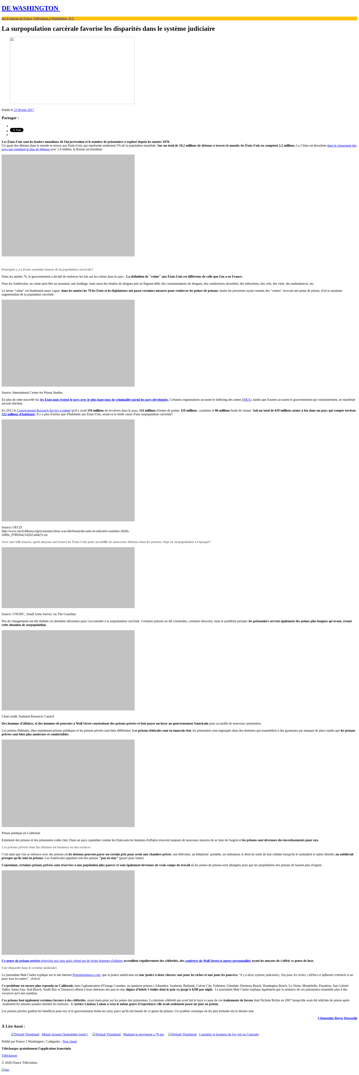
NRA (246, 399)
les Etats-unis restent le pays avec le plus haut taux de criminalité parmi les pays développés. (104, 399)
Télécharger (9, 1055)
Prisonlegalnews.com (87, 975)
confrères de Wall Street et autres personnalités (218, 960)
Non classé (70, 1041)
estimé (43, 410)
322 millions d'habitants (18, 414)
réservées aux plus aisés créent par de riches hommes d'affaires (62, 960)
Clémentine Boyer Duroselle (337, 1018)
